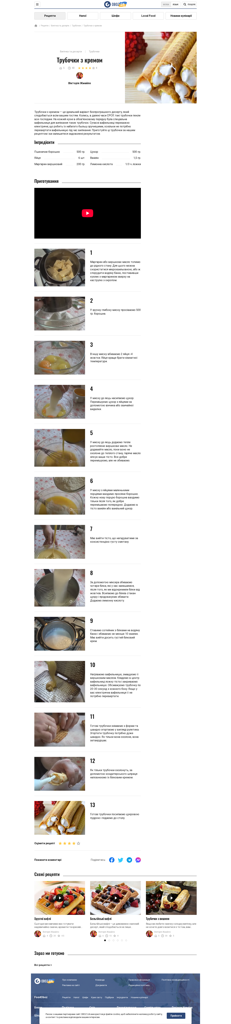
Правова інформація (139, 980)
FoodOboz (41, 997)
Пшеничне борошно (47, 151)
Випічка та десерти (60, 25)
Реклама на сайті (71, 985)
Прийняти (176, 1015)
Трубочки (76, 25)
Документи (101, 985)
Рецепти (50, 15)
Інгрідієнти (122, 997)
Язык (175, 4)
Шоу (37, 1015)
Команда (100, 980)
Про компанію (69, 980)
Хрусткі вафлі (42, 919)
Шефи (115, 15)
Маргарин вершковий (48, 164)
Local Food (148, 15)
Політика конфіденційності (175, 980)
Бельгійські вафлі (100, 919)
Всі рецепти (42, 965)
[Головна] (36, 25)
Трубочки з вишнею (157, 919)
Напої (82, 15)
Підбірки (109, 997)
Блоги (38, 1007)
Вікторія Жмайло (51, 932)
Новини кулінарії (181, 15)
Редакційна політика (139, 985)
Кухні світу (96, 997)
